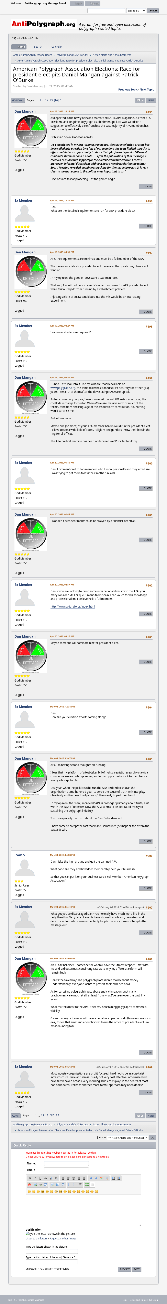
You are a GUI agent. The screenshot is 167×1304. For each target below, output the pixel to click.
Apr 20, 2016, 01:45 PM (62, 514)
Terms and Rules (137, 1299)
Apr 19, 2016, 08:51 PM (62, 377)
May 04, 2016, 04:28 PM (62, 854)
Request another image (62, 1238)
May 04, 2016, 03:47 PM (62, 758)
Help (124, 1299)
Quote (148, 186)
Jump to (101, 1137)
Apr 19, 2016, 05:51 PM (62, 252)
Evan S (19, 855)
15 (61, 100)
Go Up (15, 1115)
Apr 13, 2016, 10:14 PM (62, 111)
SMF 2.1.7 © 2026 (17, 1300)
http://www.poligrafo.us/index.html (73, 606)
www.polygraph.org (63, 388)
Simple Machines (35, 1300)
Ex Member (23, 200)
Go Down (18, 100)
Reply (139, 100)
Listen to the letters (36, 1238)
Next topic (147, 89)
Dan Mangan (25, 111)
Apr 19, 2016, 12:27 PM (62, 200)
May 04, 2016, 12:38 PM (62, 706)
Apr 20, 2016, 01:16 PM (62, 462)
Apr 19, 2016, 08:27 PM (62, 325)
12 (46, 100)
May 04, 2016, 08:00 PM (62, 958)
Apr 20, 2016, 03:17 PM (62, 636)
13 (51, 100)
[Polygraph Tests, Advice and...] (16, 165)
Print (150, 100)
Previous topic (128, 89)
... (43, 100)
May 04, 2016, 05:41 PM (62, 906)
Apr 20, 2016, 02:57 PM (62, 584)
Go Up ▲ (154, 1299)
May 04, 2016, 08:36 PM (62, 1066)
